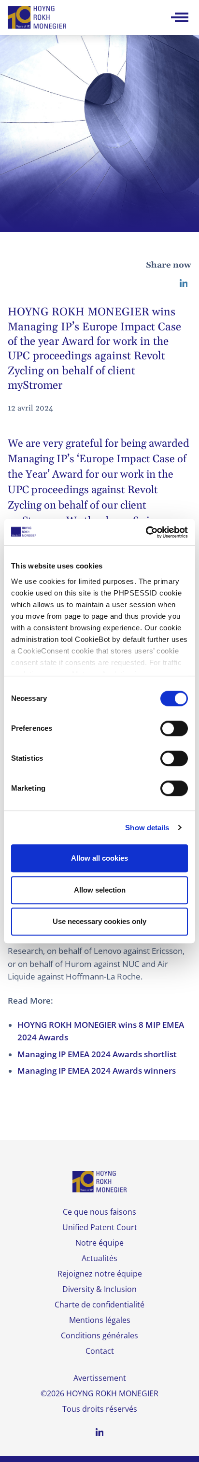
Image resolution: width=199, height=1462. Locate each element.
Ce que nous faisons (99, 1212)
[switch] (174, 728)
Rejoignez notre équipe (99, 1273)
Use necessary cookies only (99, 921)
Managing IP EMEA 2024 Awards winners (96, 1070)
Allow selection (100, 890)
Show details (147, 827)
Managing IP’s (42, 459)
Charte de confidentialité (99, 1304)
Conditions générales (99, 1335)
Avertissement (99, 1378)
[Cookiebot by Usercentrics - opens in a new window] (145, 532)
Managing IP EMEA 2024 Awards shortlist (97, 1054)
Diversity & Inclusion (99, 1289)
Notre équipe (99, 1242)
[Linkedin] (183, 283)
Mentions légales (99, 1320)
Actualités (99, 1258)
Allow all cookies (99, 858)
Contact (99, 1351)
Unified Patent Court (99, 1227)
